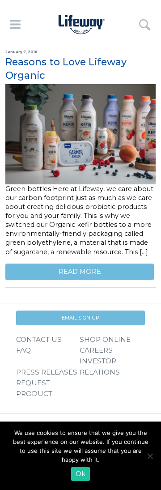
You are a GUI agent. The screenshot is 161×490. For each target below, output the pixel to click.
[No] (149, 456)
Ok (80, 474)
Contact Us (39, 339)
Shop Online (105, 339)
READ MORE (80, 272)
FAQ (23, 350)
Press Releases (46, 372)
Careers (96, 350)
